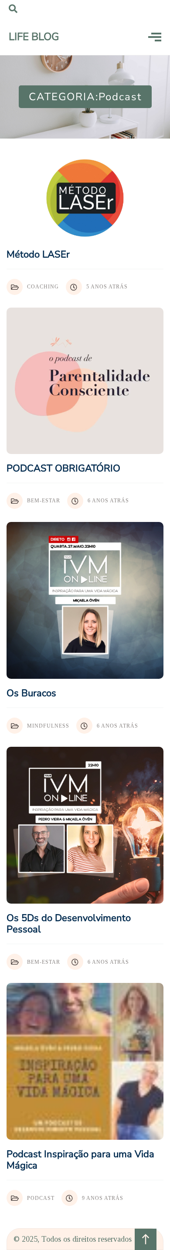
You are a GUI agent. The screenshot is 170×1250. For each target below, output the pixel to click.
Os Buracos (31, 693)
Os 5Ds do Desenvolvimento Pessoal (69, 923)
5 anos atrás (107, 287)
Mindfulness (48, 726)
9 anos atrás (102, 1198)
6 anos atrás (108, 501)
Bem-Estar (43, 501)
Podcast (40, 1198)
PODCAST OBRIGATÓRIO (63, 468)
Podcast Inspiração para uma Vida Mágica (80, 1159)
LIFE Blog (34, 37)
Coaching (43, 287)
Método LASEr (38, 254)
